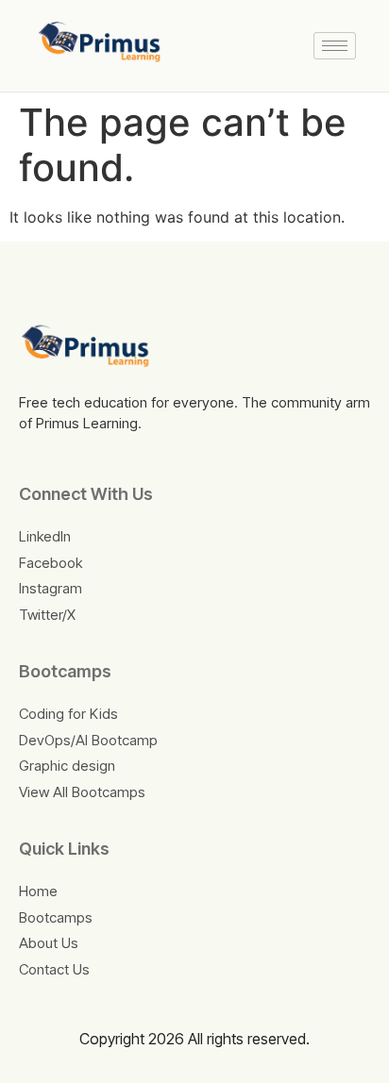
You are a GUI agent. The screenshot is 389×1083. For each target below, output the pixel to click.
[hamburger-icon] (334, 45)
